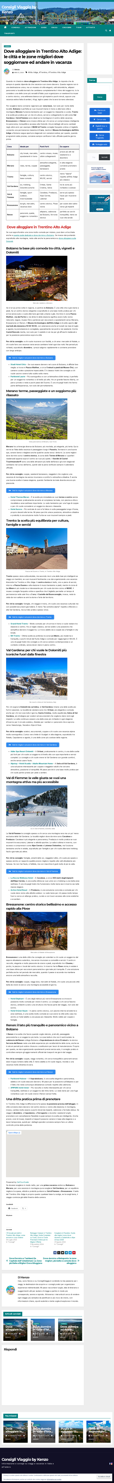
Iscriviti (104, 157)
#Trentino (43, 72)
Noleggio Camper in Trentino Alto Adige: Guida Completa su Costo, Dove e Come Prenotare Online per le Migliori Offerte (41, 1237)
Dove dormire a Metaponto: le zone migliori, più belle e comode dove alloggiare (59, 1260)
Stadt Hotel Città (18, 364)
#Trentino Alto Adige (57, 72)
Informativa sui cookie (54, 1479)
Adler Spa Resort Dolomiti (22, 751)
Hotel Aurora (16, 509)
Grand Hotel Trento (19, 624)
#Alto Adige (33, 72)
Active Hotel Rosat (19, 890)
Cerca (92, 80)
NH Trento (15, 636)
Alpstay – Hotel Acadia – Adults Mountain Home (32, 763)
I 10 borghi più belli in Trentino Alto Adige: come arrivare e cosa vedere (15, 1235)
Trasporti (9, 33)
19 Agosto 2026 (70, 1435)
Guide (44, 27)
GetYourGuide (23, 1182)
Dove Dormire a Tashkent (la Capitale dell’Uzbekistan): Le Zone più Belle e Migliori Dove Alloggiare (25, 1260)
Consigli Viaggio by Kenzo (25, 1459)
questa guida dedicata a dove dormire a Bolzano (33, 235)
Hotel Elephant (17, 999)
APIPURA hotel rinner (20, 1088)
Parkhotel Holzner (18, 1079)
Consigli (15, 27)
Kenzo (17, 70)
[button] (106, 30)
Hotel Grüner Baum (19, 1011)
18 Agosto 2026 (98, 1435)
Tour (78, 27)
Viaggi (54, 27)
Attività (90, 27)
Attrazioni (30, 27)
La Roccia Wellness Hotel (22, 878)
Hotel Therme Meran (20, 497)
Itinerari (92, 1425)
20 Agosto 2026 (15, 1435)
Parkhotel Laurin (18, 376)
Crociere (66, 27)
